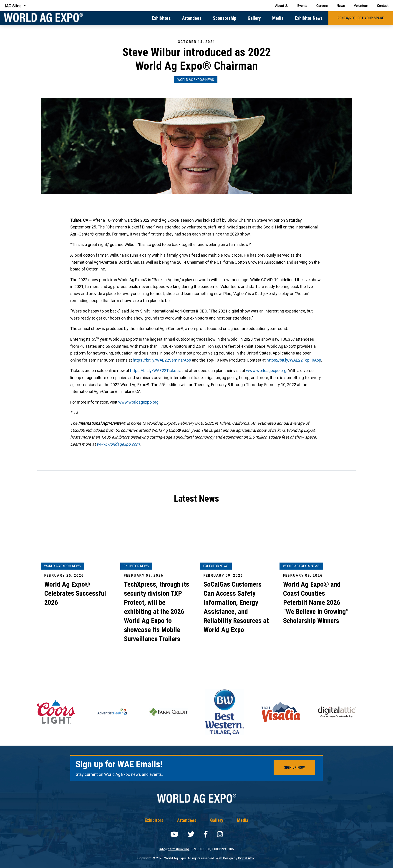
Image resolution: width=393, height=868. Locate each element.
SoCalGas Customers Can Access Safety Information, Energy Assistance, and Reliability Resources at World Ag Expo (236, 607)
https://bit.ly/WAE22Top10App (294, 360)
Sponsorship (224, 18)
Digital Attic (246, 858)
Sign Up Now (294, 767)
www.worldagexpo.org (266, 370)
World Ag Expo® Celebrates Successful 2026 (75, 593)
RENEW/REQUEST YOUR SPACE (361, 18)
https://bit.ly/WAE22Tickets (155, 370)
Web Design (224, 858)
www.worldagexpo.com (118, 444)
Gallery (254, 18)
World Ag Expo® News (195, 80)
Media (278, 18)
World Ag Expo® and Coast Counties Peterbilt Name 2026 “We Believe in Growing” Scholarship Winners (316, 602)
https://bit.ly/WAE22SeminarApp (162, 360)
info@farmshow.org (174, 849)
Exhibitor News (309, 18)
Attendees (192, 18)
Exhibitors (161, 18)
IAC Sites (14, 5)
